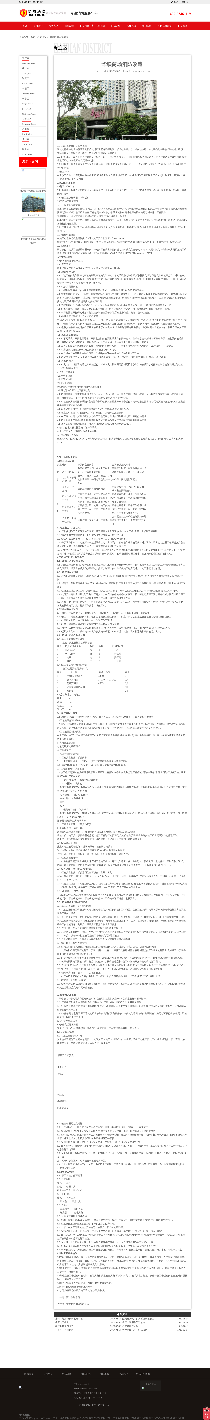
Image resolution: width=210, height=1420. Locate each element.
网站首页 (28, 1374)
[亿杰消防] (42, 17)
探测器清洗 (94, 1418)
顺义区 (25, 149)
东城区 (25, 58)
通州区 (25, 139)
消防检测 (100, 26)
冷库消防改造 (62, 1322)
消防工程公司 (158, 1418)
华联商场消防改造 (64, 1326)
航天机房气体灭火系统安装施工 (138, 1318)
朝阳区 (25, 88)
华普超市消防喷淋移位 (77, 1303)
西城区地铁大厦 (130, 1326)
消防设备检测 (117, 1418)
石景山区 (26, 119)
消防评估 (115, 26)
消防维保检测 (132, 1418)
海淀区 (64, 37)
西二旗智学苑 (73, 1297)
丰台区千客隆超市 (64, 1330)
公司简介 (38, 26)
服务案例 (53, 26)
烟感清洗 (83, 1418)
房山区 (25, 129)
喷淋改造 (147, 26)
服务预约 (174, 2)
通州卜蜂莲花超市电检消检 (69, 1318)
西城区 (25, 68)
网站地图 (186, 2)
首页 (24, 26)
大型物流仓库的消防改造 (134, 1330)
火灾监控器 (44, 1418)
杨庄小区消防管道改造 (133, 1322)
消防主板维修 (72, 1418)
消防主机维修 (165, 26)
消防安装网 (145, 1418)
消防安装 (182, 26)
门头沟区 (26, 109)
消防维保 (84, 26)
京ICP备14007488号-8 (92, 1398)
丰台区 (25, 98)
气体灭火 (131, 26)
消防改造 (69, 26)
